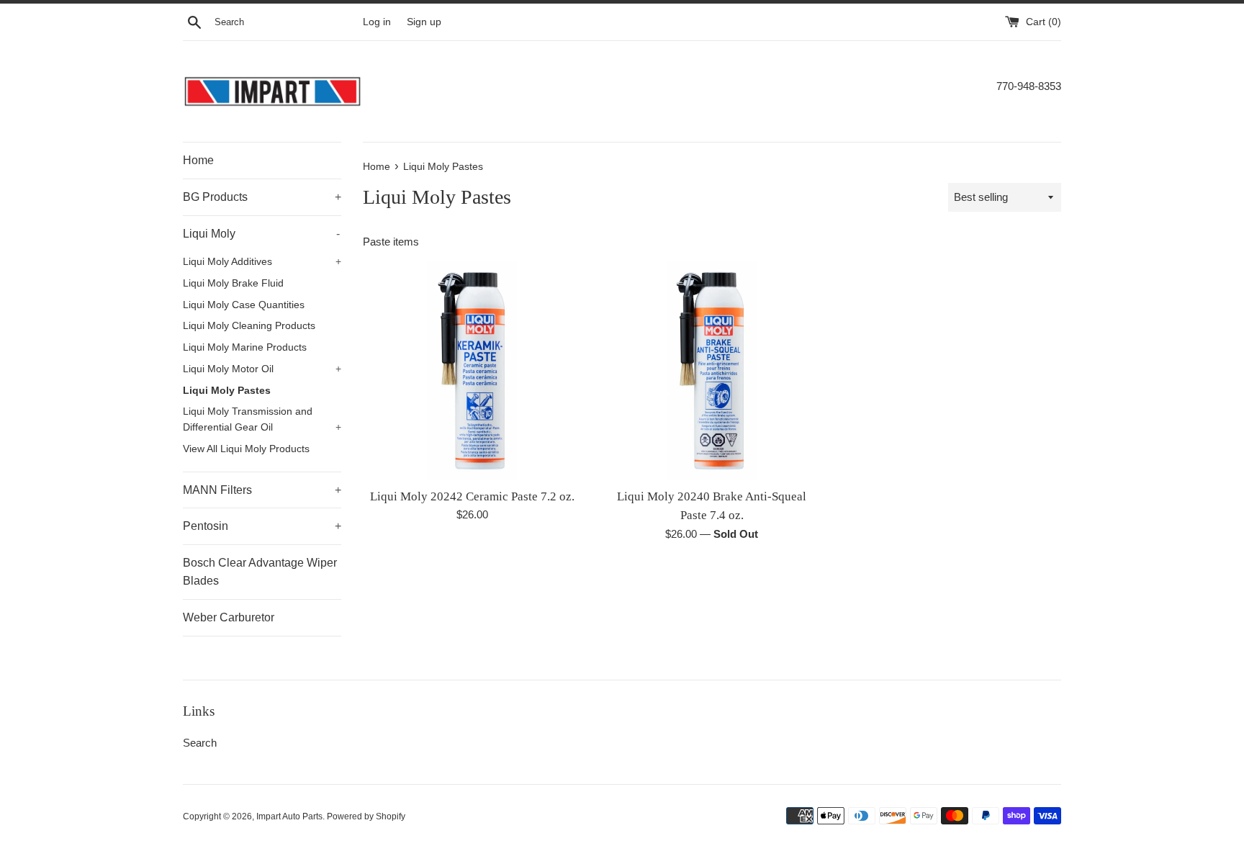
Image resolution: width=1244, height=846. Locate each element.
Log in (377, 22)
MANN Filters (262, 490)
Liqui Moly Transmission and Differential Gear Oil (262, 419)
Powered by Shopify (366, 816)
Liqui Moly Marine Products (245, 347)
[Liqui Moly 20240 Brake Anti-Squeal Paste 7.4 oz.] (712, 370)
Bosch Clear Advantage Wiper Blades (260, 572)
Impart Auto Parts (289, 816)
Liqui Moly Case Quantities (244, 305)
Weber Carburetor (228, 617)
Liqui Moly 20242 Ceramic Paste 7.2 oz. (472, 496)
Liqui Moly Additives (262, 261)
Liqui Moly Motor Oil (262, 369)
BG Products (262, 197)
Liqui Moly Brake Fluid (233, 283)
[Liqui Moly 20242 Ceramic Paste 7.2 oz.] (472, 370)
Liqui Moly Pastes (227, 390)
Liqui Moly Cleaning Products (249, 325)
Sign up (424, 22)
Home (198, 160)
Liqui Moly (261, 234)
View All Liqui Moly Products (246, 449)
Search (200, 743)
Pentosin (262, 526)
